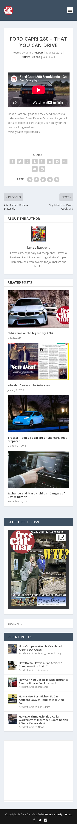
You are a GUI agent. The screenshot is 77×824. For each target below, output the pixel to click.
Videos (36, 57)
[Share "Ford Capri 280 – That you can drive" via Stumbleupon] (64, 161)
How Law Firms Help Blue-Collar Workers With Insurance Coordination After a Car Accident (43, 720)
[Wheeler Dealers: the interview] (39, 361)
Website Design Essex (58, 814)
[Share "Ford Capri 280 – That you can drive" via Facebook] (12, 161)
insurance (43, 670)
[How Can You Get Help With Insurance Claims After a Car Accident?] (12, 682)
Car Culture (44, 707)
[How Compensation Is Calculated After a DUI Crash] (12, 648)
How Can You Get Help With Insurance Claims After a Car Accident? (43, 681)
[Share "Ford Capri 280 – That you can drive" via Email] (34, 169)
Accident (23, 653)
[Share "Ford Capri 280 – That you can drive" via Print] (42, 169)
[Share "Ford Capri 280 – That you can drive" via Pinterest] (42, 161)
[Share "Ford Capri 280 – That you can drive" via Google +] (27, 161)
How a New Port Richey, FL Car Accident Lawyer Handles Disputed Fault (41, 700)
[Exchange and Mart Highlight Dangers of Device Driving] (39, 469)
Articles (26, 57)
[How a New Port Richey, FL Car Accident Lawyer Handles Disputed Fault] (12, 699)
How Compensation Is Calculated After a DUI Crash (40, 647)
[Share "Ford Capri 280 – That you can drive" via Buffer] (57, 161)
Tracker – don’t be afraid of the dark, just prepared (37, 439)
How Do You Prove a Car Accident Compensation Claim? (40, 664)
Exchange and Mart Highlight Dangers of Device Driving (36, 495)
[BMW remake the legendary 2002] (39, 308)
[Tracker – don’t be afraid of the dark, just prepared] (39, 413)
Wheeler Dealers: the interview (29, 385)
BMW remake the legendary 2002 (30, 333)
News (41, 727)
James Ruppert (34, 52)
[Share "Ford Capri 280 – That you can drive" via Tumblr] (34, 161)
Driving (42, 653)
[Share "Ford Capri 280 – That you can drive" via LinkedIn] (49, 161)
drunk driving (54, 653)
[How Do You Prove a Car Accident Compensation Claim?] (12, 665)
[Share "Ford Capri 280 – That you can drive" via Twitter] (20, 161)
